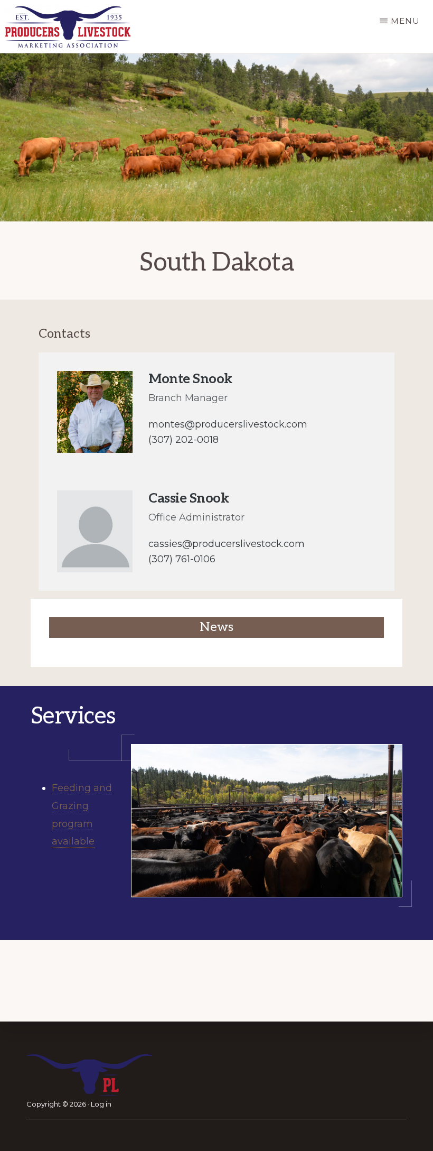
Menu (405, 21)
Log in (101, 1104)
